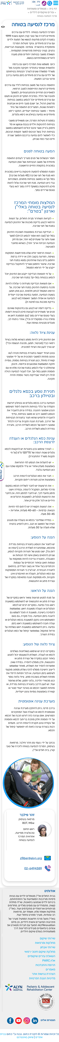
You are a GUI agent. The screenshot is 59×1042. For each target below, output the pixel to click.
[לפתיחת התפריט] (55, 2)
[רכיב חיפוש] (49, 3)
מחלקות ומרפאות (45, 943)
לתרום (44, 3)
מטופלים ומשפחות (36, 8)
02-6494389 (33, 868)
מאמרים (50, 969)
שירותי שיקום (47, 938)
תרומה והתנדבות (45, 965)
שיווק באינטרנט (25, 1037)
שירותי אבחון (47, 947)
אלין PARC (48, 960)
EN (33, 1)
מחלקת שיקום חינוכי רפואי (39, 951)
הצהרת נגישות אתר (43, 974)
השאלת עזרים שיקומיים (41, 956)
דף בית (53, 8)
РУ (38, 1)
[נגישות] (3, 27)
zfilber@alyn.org (31, 858)
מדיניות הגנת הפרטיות (42, 978)
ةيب (38, 4)
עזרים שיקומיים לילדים (42, 12)
